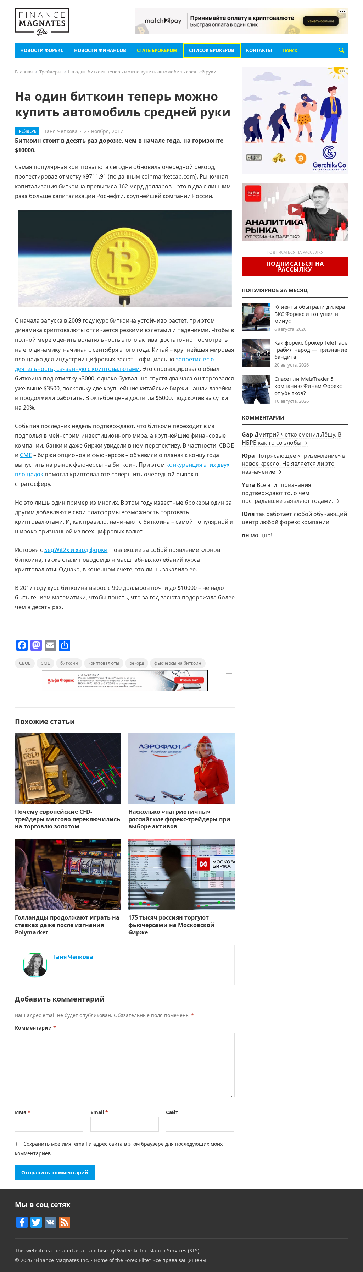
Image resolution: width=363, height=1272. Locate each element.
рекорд (136, 663)
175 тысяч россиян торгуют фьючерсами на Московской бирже (171, 925)
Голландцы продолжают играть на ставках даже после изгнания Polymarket (67, 925)
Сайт (172, 1112)
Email (99, 1112)
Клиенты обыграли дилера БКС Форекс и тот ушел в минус (309, 313)
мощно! (261, 535)
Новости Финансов (100, 50)
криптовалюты (103, 663)
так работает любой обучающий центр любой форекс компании (294, 518)
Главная (24, 71)
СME (26, 455)
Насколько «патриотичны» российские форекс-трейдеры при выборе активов (179, 819)
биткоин (69, 663)
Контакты (259, 50)
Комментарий (35, 1027)
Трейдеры (50, 71)
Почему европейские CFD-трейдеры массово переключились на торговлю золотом (67, 819)
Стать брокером (157, 50)
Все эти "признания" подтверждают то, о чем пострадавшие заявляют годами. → (291, 493)
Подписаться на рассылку (295, 266)
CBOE (24, 663)
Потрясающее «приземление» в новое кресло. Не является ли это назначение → (293, 464)
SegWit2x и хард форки (75, 550)
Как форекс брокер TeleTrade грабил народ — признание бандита (310, 349)
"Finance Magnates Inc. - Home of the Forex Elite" (92, 1260)
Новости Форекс (41, 50)
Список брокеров (211, 50)
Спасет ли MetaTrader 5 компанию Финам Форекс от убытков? (308, 385)
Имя (22, 1112)
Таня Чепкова (61, 131)
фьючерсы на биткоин (177, 663)
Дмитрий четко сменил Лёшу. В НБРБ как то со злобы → (291, 438)
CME (45, 663)
